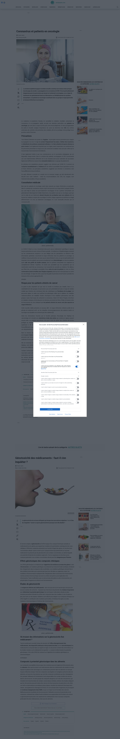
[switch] (77, 352)
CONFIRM (50, 409)
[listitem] (60, 348)
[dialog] (60, 369)
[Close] (84, 325)
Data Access (60, 414)
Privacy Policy (68, 414)
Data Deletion (52, 414)
